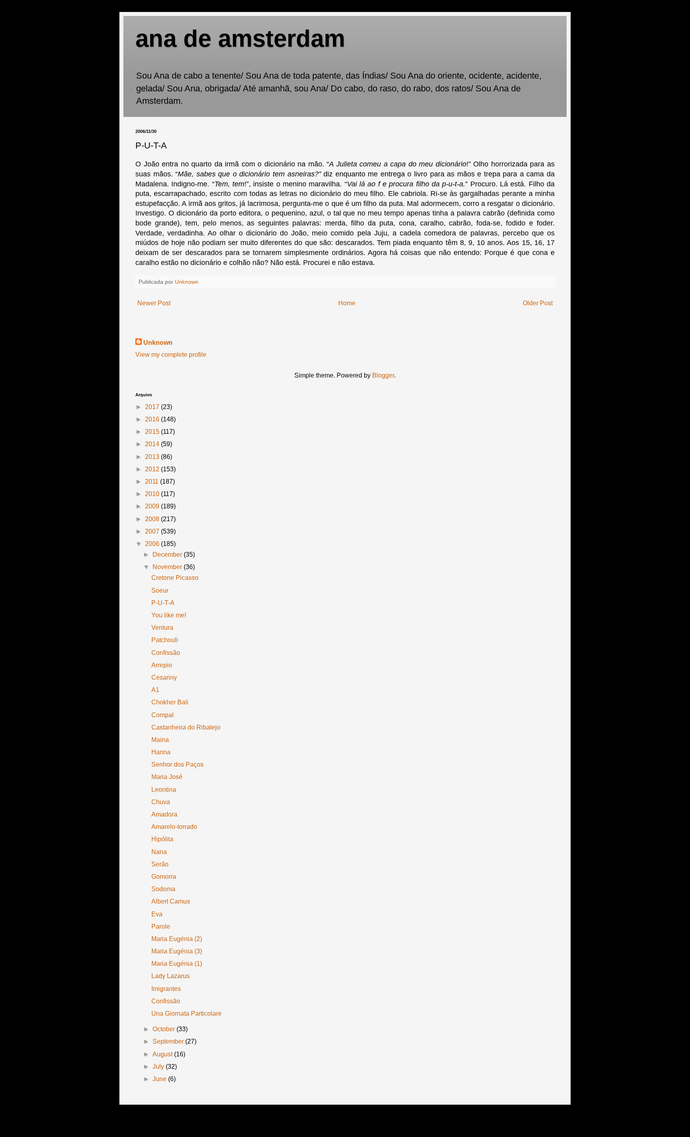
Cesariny (164, 677)
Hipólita (162, 839)
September (169, 1041)
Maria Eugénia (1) (176, 963)
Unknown (157, 342)
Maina (160, 739)
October (164, 1029)
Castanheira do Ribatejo (185, 727)
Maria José (166, 776)
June (160, 1079)
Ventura (162, 627)
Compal (162, 715)
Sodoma (163, 889)
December (168, 554)
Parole (160, 926)
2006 (153, 543)
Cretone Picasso (174, 577)
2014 (153, 444)
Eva (157, 914)
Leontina (163, 789)
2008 (153, 519)
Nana (159, 851)
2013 (153, 456)
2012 (153, 469)
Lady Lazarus (170, 976)
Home (346, 303)
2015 (153, 431)
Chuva (160, 802)
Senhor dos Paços (177, 764)
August (163, 1054)
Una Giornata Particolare (186, 1013)
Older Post (538, 303)
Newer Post (154, 303)
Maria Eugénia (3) (176, 951)
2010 (153, 493)
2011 (152, 481)
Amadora (164, 814)
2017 (153, 406)
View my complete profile (170, 354)
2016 (153, 419)
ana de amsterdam (240, 38)
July (159, 1066)
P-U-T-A (162, 602)
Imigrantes (166, 988)
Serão (160, 864)
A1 (155, 689)
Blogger (383, 375)
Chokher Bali (169, 702)
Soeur (160, 590)
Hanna (161, 752)
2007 (153, 531)
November (168, 567)
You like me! (168, 615)
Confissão (165, 652)
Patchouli (164, 640)
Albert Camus (170, 901)
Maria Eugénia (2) (176, 938)
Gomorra (163, 876)
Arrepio (161, 665)
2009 (153, 506)
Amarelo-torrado (174, 826)
